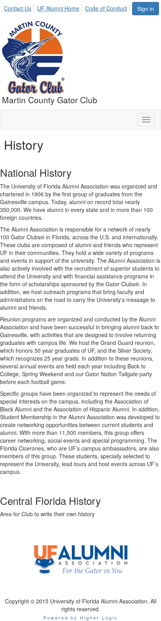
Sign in (145, 9)
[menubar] (67, 7)
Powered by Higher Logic (80, 617)
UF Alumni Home (58, 8)
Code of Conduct (106, 8)
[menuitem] (19, 7)
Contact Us (17, 8)
